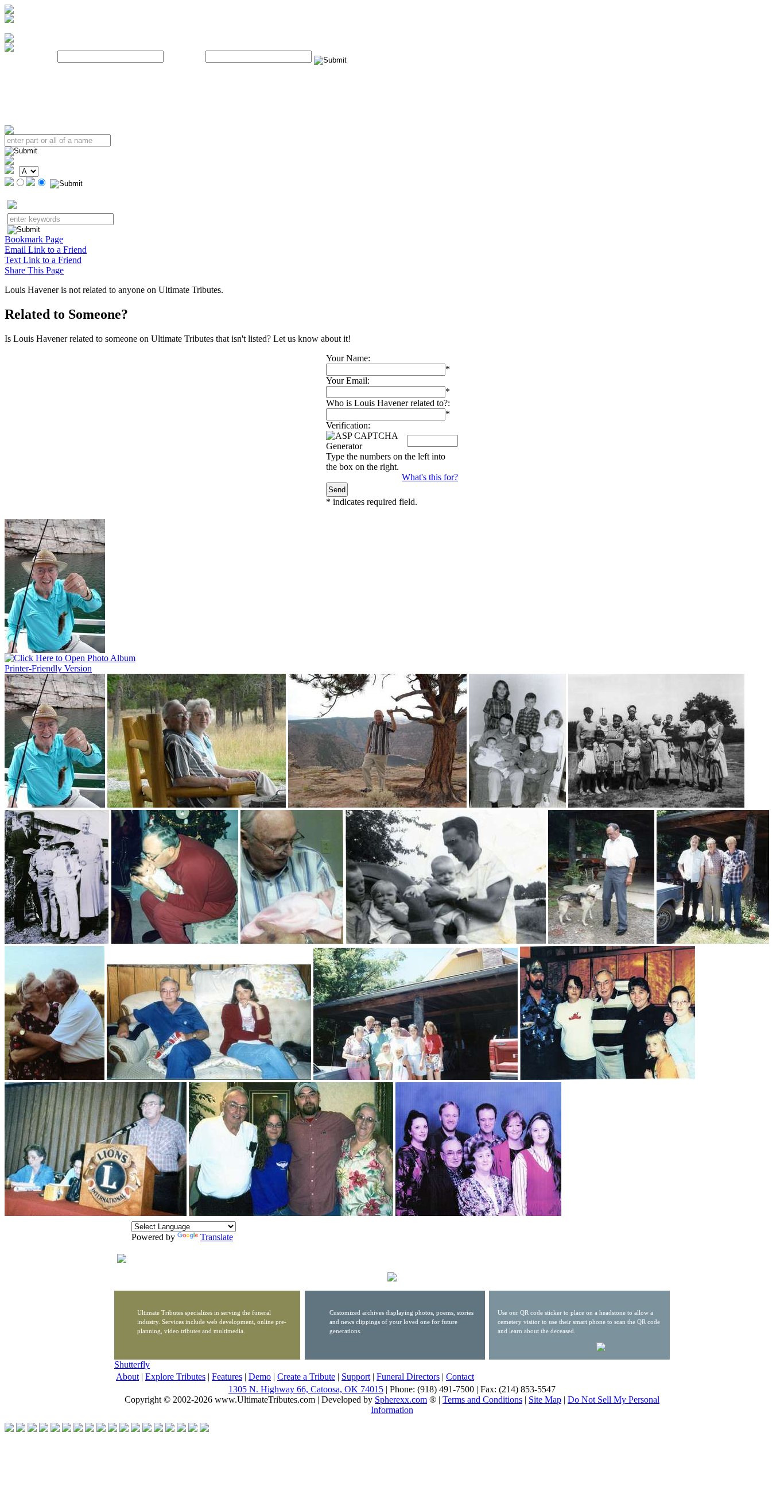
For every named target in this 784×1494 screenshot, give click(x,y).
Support (355, 1376)
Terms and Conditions (482, 1399)
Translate (216, 1237)
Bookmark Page (34, 239)
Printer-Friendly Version (48, 668)
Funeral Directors (408, 1376)
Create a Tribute (306, 1376)
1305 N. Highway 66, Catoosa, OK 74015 (305, 1389)
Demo (260, 1376)
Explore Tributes (175, 1376)
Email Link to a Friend (46, 249)
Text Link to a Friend (43, 260)
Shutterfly (132, 1364)
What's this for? (430, 477)
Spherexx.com (401, 1399)
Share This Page (34, 270)
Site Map (545, 1399)
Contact (460, 1376)
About (127, 1376)
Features (227, 1376)
